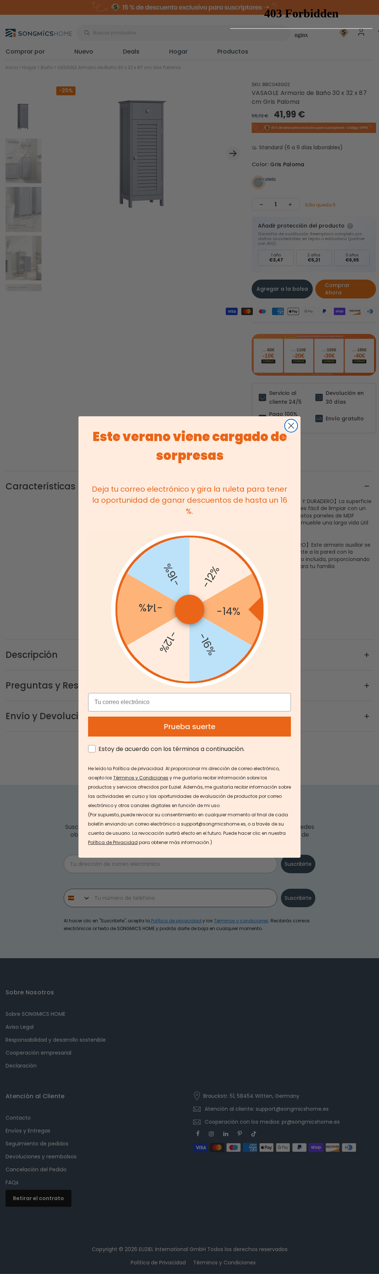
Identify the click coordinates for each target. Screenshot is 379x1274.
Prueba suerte (189, 726)
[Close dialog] (291, 425)
